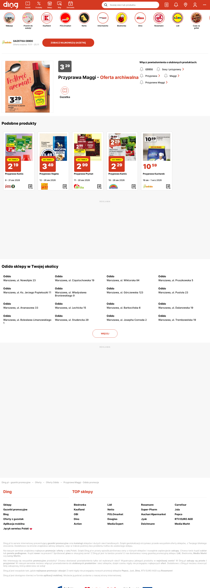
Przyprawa (151, 75)
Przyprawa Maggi (155, 82)
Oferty (38, 482)
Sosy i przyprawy (171, 69)
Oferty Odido (52, 482)
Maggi (173, 75)
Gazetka (65, 97)
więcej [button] (105, 333)
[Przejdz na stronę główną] (10, 5)
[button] (166, 5)
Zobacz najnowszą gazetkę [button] (68, 42)
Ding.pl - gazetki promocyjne (16, 482)
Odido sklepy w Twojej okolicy (30, 266)
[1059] (156, 147)
